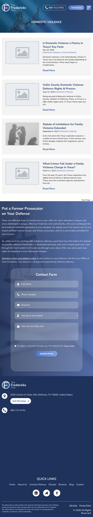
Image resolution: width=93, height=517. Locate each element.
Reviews (62, 484)
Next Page (87, 200)
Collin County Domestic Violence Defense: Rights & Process (63, 86)
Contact (80, 484)
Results (52, 484)
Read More (49, 70)
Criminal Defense (68, 52)
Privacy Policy (69, 346)
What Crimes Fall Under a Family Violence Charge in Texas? (63, 165)
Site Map (73, 505)
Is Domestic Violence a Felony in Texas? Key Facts (63, 45)
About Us (22, 484)
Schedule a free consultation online (19, 258)
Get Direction (19, 401)
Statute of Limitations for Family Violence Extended (63, 126)
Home (12, 484)
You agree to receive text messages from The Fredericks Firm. (46, 346)
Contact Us (76, 7)
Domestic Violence (52, 52)
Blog (71, 484)
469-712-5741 (56, 7)
